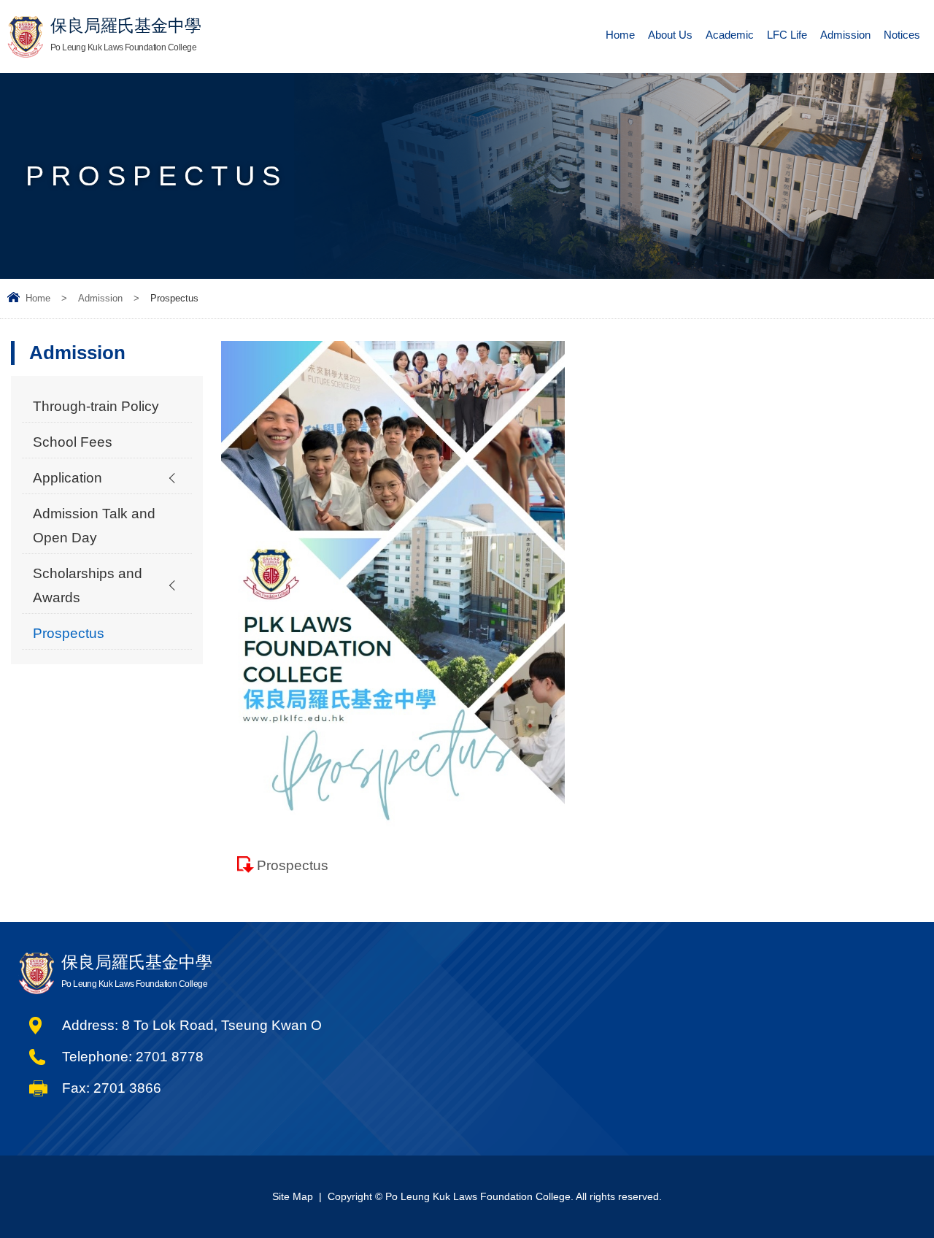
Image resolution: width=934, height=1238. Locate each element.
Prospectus (292, 865)
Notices (902, 34)
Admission (845, 34)
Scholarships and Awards (87, 585)
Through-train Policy (96, 406)
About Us (670, 34)
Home (620, 34)
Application (67, 477)
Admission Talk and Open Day (94, 525)
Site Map (292, 1196)
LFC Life (787, 34)
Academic (730, 34)
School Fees (72, 442)
